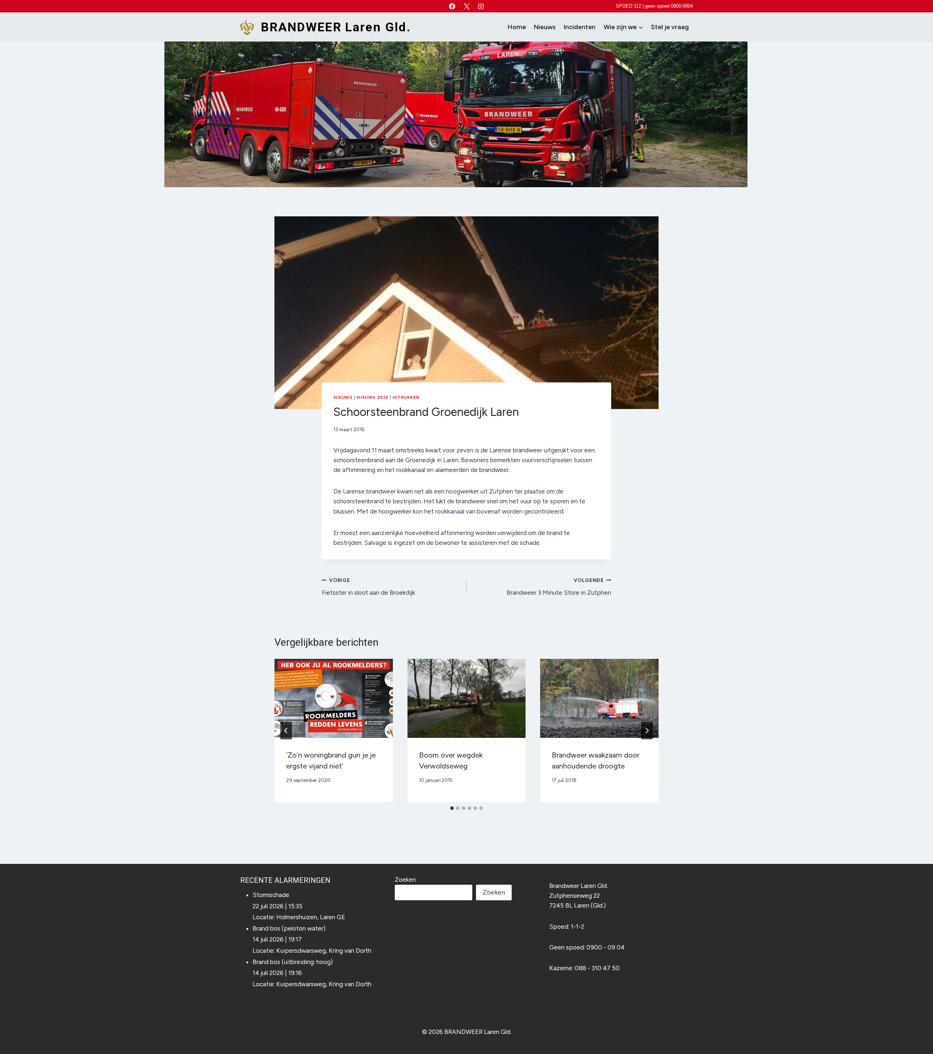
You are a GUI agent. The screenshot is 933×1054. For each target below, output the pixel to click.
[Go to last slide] (286, 730)
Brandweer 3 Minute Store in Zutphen (559, 587)
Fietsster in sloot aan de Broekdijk (368, 587)
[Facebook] (452, 6)
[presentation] (333, 698)
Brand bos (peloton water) (289, 928)
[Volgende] (647, 730)
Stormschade (271, 894)
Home (516, 27)
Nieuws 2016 (372, 397)
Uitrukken (406, 397)
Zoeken (405, 879)
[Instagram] (481, 6)
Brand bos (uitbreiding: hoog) (293, 961)
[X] (466, 6)
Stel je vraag (670, 27)
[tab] (452, 808)
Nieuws (544, 27)
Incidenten (579, 27)
